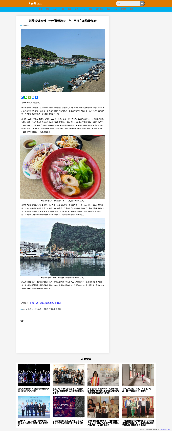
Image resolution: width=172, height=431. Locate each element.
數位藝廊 (99, 9)
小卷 (29, 309)
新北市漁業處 (36, 309)
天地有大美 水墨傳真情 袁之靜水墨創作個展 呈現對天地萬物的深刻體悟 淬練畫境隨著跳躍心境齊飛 (103, 391)
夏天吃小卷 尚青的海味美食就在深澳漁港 (46, 303)
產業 (69, 9)
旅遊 (55, 9)
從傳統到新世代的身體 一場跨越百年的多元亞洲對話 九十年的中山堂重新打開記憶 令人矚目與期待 (103, 423)
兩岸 (90, 9)
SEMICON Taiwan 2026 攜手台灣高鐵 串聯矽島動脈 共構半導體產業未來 (33, 423)
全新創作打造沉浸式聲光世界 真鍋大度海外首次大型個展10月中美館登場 (69, 422)
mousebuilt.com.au (165, 429)
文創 (83, 9)
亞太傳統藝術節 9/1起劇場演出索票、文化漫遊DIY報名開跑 (34, 390)
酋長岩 (58, 309)
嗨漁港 (24, 309)
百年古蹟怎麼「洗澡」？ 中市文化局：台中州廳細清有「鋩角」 (136, 390)
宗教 (108, 9)
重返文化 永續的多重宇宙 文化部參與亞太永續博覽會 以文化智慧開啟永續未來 (68, 391)
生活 (62, 9)
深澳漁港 (52, 309)
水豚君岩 (45, 309)
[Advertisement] (135, 29)
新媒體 (123, 9)
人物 (115, 9)
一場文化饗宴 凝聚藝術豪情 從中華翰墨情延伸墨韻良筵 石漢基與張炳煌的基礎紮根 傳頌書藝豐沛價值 (138, 423)
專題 (131, 9)
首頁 (40, 9)
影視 (76, 9)
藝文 (47, 9)
